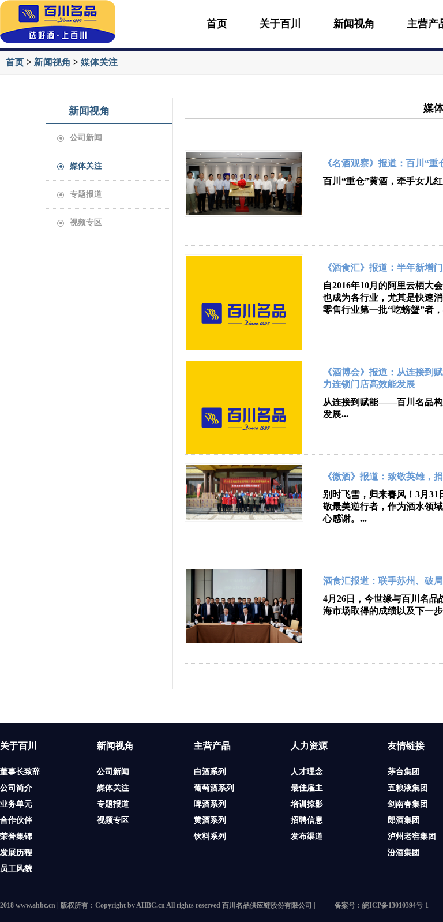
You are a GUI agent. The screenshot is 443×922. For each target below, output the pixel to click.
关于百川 (280, 23)
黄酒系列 (210, 820)
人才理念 (307, 771)
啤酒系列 (210, 804)
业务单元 (16, 804)
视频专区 (81, 222)
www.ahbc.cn (35, 905)
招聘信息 (307, 820)
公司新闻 (81, 137)
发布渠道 (307, 836)
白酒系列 (210, 771)
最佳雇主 (307, 788)
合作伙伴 (16, 820)
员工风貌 (16, 868)
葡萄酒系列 (214, 788)
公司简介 (16, 788)
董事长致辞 (20, 771)
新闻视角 (354, 23)
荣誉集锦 (16, 836)
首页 (217, 23)
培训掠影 (307, 804)
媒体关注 (99, 62)
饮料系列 (210, 836)
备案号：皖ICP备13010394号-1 (382, 905)
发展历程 (16, 852)
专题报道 (81, 194)
